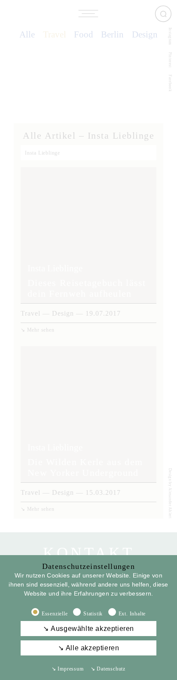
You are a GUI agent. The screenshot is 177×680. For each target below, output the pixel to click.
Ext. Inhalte (132, 614)
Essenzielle (55, 614)
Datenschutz (108, 669)
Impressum (68, 669)
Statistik (93, 614)
